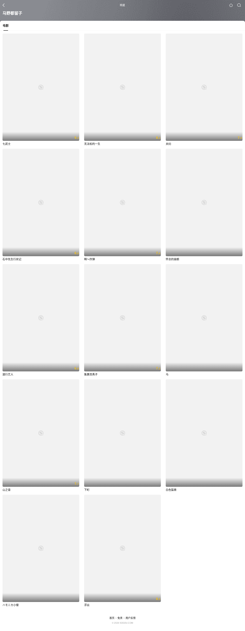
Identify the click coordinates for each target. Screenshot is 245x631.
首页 (111, 617)
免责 (119, 617)
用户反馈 (131, 617)
